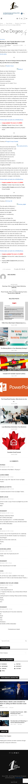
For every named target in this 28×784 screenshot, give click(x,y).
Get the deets (3, 54)
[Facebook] (9, 753)
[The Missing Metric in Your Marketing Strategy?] (14, 336)
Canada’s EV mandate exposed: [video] (14, 373)
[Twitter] (11, 753)
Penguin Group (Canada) (12, 141)
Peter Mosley (9, 23)
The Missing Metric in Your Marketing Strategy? (14, 348)
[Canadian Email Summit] (14, 440)
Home (1, 23)
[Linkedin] (12, 753)
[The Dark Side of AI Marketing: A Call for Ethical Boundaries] (4, 723)
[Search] (19, 18)
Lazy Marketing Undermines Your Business (14, 427)
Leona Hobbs (4, 475)
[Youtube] (14, 753)
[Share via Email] (24, 269)
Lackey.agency (19, 777)
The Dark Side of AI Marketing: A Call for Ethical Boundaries (18, 721)
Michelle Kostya (5, 487)
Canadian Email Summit (14, 452)
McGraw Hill (9, 201)
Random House (10, 66)
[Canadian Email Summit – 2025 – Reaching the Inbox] (4, 714)
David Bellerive (5, 549)
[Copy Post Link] (22, 269)
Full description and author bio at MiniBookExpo (11, 119)
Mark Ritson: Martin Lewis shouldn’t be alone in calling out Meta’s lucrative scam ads (13, 703)
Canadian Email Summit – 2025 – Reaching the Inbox (18, 712)
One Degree (8, 45)
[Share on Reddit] (19, 269)
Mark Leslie (4, 497)
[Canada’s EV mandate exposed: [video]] (14, 362)
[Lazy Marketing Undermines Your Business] (14, 415)
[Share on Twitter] (16, 269)
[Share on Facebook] (14, 269)
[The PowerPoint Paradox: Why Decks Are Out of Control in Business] (14, 387)
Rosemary (3, 511)
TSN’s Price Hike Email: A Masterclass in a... (14, 323)
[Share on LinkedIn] (17, 269)
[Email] (16, 753)
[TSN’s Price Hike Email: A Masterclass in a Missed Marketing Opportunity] (14, 311)
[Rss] (18, 753)
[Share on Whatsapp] (21, 269)
